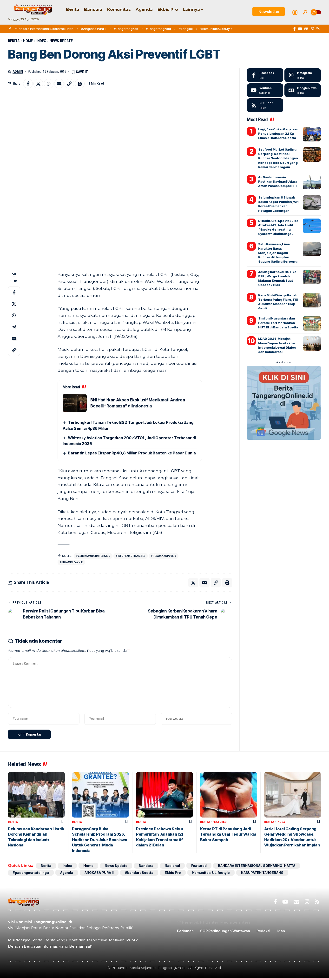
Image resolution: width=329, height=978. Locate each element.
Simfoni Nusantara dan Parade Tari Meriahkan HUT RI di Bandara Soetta (278, 322)
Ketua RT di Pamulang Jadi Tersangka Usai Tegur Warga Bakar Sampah (228, 834)
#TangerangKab (126, 29)
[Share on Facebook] (28, 83)
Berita (14, 41)
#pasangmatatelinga (31, 873)
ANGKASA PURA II (99, 873)
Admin (18, 71)
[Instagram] (312, 29)
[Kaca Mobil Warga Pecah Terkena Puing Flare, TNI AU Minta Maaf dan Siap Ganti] (312, 300)
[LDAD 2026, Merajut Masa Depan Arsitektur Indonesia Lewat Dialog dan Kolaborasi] (312, 343)
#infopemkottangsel (130, 556)
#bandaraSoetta (139, 873)
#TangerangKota (158, 29)
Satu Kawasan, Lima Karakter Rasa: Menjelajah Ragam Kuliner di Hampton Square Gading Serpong (277, 253)
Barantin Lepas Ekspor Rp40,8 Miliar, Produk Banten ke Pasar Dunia (132, 453)
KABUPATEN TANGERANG (262, 873)
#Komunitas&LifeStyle (216, 29)
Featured (219, 822)
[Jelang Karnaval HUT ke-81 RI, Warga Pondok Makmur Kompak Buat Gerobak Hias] (312, 277)
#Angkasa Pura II (93, 29)
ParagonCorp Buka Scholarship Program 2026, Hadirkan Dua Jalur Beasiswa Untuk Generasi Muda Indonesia (99, 839)
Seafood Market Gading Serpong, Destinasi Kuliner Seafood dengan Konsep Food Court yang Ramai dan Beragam (278, 158)
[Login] (295, 12)
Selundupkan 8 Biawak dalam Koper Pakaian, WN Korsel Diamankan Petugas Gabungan (278, 204)
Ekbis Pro (173, 873)
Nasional (172, 866)
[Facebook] (294, 29)
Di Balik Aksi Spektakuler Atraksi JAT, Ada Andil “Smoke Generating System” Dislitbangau (278, 227)
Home (28, 41)
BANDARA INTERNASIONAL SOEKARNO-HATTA (256, 866)
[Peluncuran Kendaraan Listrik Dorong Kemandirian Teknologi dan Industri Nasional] (36, 795)
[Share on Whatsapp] (48, 83)
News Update (61, 41)
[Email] (59, 83)
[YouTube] (300, 29)
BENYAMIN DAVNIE (71, 562)
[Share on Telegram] (14, 327)
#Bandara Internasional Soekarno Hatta (44, 29)
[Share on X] (38, 83)
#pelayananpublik (163, 556)
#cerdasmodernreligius (93, 556)
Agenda (66, 873)
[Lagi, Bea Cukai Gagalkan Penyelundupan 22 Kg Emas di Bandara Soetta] (312, 134)
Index (41, 41)
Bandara (146, 866)
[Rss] (318, 29)
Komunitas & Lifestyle (211, 873)
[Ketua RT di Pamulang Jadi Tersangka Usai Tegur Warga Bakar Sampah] (228, 795)
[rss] (265, 105)
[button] (305, 12)
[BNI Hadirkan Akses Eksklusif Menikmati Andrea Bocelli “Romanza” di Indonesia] (75, 403)
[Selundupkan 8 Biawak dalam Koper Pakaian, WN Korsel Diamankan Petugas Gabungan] (312, 202)
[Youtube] (265, 90)
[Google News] (306, 29)
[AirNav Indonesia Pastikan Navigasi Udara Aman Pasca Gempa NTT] (312, 182)
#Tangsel (186, 29)
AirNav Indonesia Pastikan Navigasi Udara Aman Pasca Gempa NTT (277, 181)
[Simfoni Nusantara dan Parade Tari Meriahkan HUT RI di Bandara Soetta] (312, 323)
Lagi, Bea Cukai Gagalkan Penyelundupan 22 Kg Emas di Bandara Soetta (278, 133)
